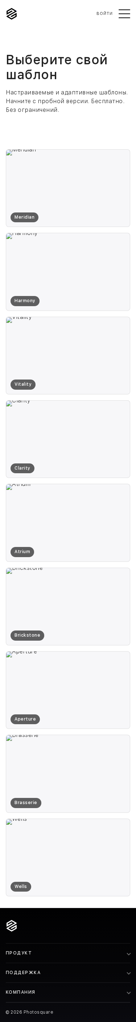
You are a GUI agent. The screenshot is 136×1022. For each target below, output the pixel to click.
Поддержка (23, 972)
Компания (21, 992)
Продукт (19, 953)
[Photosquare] (11, 14)
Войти (104, 13)
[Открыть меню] (124, 14)
